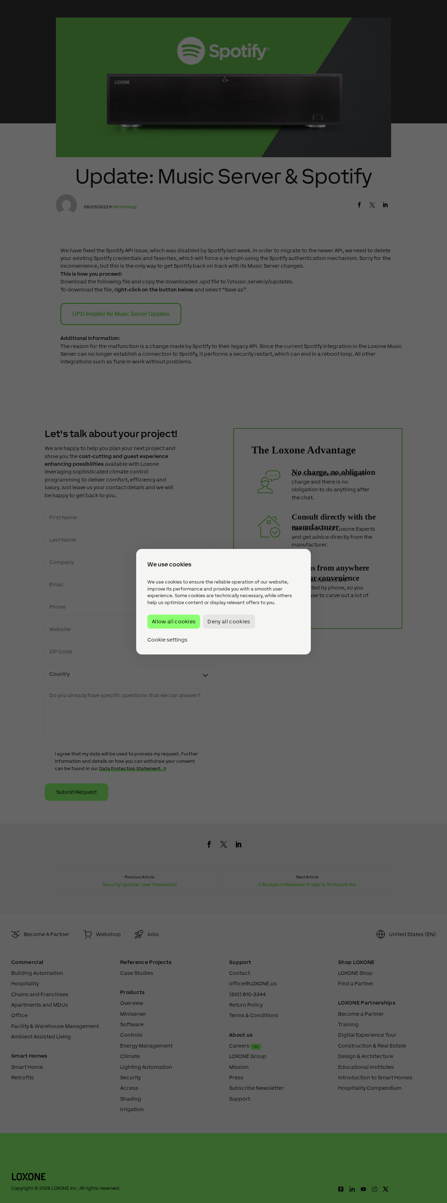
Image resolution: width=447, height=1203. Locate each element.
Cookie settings (167, 639)
